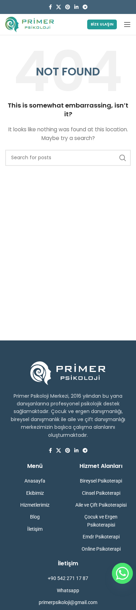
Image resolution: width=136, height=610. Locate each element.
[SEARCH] (123, 158)
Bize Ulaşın (102, 24)
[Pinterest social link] (67, 7)
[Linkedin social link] (76, 7)
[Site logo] (29, 24)
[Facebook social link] (50, 7)
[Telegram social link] (85, 7)
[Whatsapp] (122, 573)
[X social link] (58, 7)
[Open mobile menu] (127, 24)
